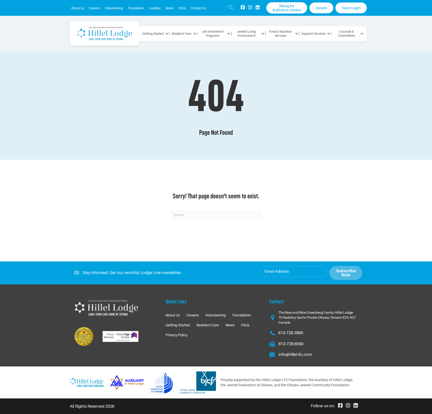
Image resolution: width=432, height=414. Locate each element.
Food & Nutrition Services (280, 33)
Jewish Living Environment (246, 33)
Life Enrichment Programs (212, 33)
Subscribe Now (346, 272)
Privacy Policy (177, 335)
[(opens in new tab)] (162, 382)
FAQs (245, 325)
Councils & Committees (346, 33)
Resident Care (181, 33)
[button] (231, 8)
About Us (172, 315)
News (229, 325)
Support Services (313, 33)
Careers (192, 315)
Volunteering (215, 315)
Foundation (241, 315)
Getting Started (153, 33)
